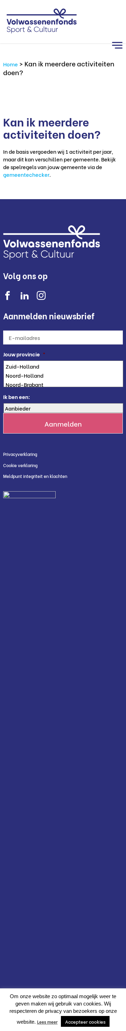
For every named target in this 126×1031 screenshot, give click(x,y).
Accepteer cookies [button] (85, 1021)
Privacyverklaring (20, 454)
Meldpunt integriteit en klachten (35, 476)
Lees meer (47, 1022)
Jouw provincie (24, 354)
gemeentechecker (26, 174)
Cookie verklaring (20, 465)
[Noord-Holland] (64, 375)
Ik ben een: (16, 396)
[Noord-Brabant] (64, 384)
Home (10, 64)
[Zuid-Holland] (64, 366)
